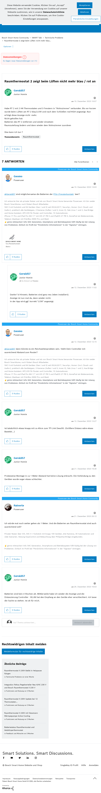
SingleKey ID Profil (69, 765)
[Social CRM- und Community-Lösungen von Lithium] (8, 787)
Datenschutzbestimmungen (42, 779)
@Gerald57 (9, 194)
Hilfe (83, 765)
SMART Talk (37, 38)
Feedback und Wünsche (14, 733)
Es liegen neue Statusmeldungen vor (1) (20, 61)
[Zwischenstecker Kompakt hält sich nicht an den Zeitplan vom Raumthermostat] (97, 162)
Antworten (89, 149)
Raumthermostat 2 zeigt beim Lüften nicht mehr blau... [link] (27, 41)
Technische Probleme (54, 38)
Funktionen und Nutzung (15, 691)
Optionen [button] (7, 46)
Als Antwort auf (29, 281)
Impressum (6, 779)
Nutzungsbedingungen (22, 779)
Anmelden (94, 765)
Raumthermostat (31, 137)
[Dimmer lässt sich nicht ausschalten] (93, 162)
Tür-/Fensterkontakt (64, 194)
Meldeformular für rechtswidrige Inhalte (23, 651)
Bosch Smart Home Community (15, 38)
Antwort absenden (83, 622)
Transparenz (70, 779)
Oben (94, 778)
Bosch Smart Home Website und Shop (23, 765)
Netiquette (59, 779)
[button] (84, 5)
